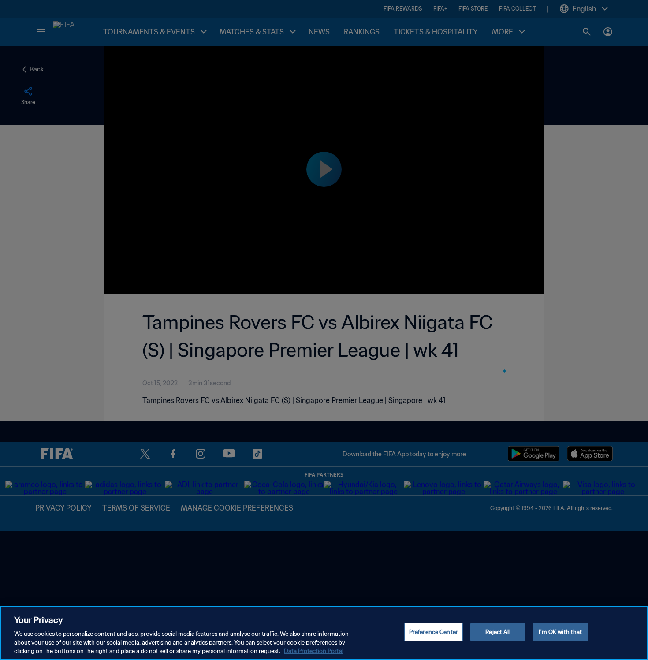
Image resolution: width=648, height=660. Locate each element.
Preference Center (433, 632)
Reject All (497, 632)
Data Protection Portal (313, 651)
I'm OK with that (560, 632)
